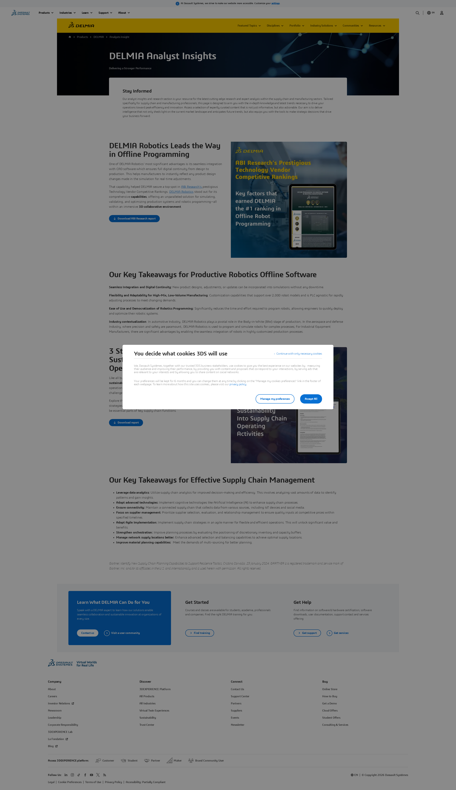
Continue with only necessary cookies (299, 353)
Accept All (311, 398)
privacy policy (237, 384)
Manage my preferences (275, 398)
